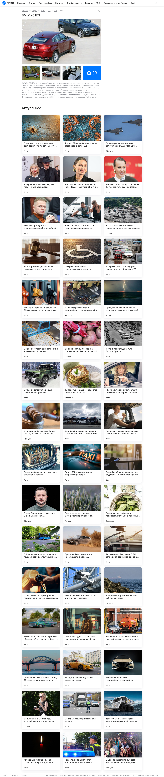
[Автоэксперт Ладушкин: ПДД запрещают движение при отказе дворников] (123, 545)
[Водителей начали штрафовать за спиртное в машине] (41, 463)
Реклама (24, 775)
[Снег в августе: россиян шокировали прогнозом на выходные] (82, 504)
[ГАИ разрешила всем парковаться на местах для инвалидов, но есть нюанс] (82, 258)
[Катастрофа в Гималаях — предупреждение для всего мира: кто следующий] (123, 216)
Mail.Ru (5, 775)
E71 (55, 11)
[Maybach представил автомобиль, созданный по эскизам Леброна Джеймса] (123, 669)
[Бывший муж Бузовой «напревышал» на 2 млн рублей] (41, 216)
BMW (43, 11)
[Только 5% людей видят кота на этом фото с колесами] (82, 134)
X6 (49, 11)
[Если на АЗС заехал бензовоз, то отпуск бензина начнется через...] (123, 627)
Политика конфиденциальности (147, 775)
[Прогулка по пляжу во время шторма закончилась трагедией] (123, 299)
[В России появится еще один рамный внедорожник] (41, 381)
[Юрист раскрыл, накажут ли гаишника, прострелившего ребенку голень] (41, 258)
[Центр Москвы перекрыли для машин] (82, 710)
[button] (61, 41)
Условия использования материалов (81, 775)
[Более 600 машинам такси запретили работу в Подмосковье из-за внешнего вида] (82, 463)
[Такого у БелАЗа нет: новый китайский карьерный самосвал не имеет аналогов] (123, 710)
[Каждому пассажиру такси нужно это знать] (82, 669)
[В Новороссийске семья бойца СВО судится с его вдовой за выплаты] (41, 422)
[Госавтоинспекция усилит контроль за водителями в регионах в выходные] (82, 751)
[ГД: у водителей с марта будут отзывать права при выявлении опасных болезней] (123, 381)
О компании (14, 775)
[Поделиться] (99, 11)
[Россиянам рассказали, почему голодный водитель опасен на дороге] (123, 422)
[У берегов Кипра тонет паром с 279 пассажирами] (123, 586)
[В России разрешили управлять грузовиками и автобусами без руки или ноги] (41, 545)
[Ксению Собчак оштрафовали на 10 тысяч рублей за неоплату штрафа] (123, 175)
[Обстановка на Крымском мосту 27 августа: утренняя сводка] (41, 669)
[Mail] (4, 3)
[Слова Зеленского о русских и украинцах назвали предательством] (41, 504)
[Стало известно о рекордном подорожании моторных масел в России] (41, 586)
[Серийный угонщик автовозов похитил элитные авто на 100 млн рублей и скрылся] (82, 422)
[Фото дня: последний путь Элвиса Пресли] (123, 340)
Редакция (62, 775)
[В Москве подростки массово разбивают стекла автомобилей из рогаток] (41, 134)
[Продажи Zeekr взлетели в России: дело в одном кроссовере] (82, 545)
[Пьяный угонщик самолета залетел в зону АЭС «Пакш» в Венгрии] (123, 134)
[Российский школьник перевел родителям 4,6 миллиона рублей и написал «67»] (123, 463)
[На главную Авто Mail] (10, 3)
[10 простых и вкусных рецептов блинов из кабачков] (82, 381)
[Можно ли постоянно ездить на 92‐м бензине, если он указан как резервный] (41, 299)
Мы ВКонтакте (51, 775)
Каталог (25, 11)
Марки (34, 11)
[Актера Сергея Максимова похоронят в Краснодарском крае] (41, 751)
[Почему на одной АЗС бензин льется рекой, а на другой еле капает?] (82, 627)
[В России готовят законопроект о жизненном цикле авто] (41, 340)
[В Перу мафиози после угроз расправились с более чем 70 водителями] (123, 258)
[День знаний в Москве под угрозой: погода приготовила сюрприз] (41, 710)
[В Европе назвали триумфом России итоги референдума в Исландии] (123, 751)
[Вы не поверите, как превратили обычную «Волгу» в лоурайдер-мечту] (41, 627)
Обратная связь (103, 775)
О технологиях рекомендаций (122, 775)
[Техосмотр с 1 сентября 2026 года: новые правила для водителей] (82, 216)
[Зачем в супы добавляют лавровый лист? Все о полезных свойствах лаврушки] (123, 504)
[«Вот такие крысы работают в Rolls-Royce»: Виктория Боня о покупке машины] (82, 175)
